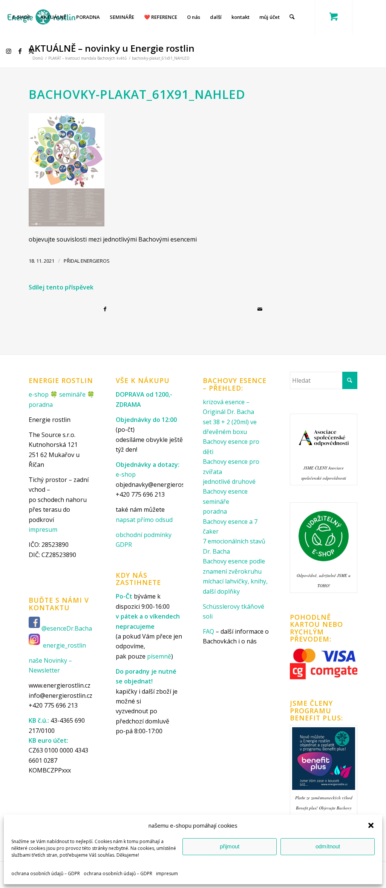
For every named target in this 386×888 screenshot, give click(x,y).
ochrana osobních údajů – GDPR (45, 873)
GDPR (124, 544)
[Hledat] (292, 17)
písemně (159, 656)
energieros (95, 260)
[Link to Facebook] (21, 51)
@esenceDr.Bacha (67, 628)
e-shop (39, 394)
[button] (371, 825)
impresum (167, 873)
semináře (72, 394)
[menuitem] (21, 17)
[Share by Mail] (261, 309)
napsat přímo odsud (144, 520)
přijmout (229, 846)
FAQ (208, 631)
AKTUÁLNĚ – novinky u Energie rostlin (112, 48)
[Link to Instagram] (9, 51)
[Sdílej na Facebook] (106, 309)
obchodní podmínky (144, 535)
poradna (41, 404)
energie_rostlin (64, 645)
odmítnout (328, 846)
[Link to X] (32, 51)
